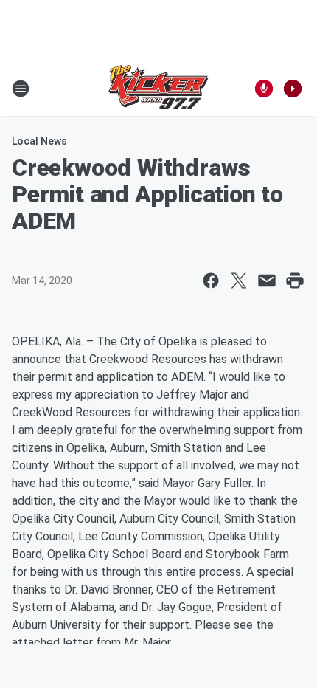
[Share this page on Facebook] (211, 280)
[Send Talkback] (264, 88)
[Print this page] (295, 280)
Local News (39, 141)
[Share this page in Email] (267, 280)
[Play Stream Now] (293, 88)
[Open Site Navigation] (20, 88)
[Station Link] (158, 88)
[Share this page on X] (239, 280)
